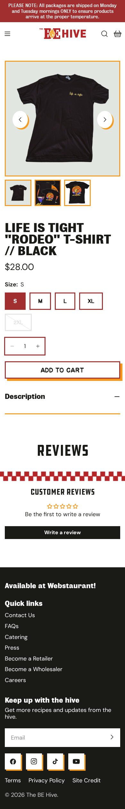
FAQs (12, 626)
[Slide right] (105, 119)
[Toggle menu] (7, 33)
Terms (13, 780)
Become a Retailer (29, 658)
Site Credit (86, 780)
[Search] (104, 33)
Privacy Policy (47, 780)
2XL (22, 325)
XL (91, 300)
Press (12, 648)
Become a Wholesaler (34, 669)
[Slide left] (20, 119)
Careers (15, 680)
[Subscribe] (112, 737)
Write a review (62, 532)
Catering (16, 637)
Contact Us (20, 615)
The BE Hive (41, 795)
